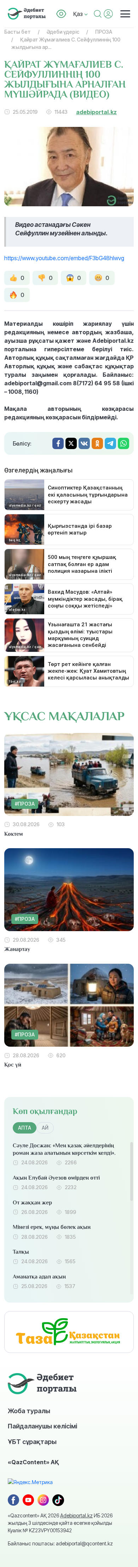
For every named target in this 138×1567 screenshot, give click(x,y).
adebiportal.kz (96, 112)
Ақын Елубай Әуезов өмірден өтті (56, 1178)
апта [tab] (24, 1128)
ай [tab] (45, 1128)
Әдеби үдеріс (63, 32)
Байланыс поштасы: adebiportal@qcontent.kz (60, 1543)
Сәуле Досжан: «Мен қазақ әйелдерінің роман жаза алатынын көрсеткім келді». (64, 1149)
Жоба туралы (29, 1411)
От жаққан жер (32, 1202)
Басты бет (17, 32)
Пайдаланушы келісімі (42, 1426)
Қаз (78, 13)
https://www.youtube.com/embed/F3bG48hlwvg (64, 258)
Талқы (21, 1252)
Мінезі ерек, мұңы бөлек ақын (52, 1227)
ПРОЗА (103, 32)
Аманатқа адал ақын (39, 1277)
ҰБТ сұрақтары (32, 1441)
